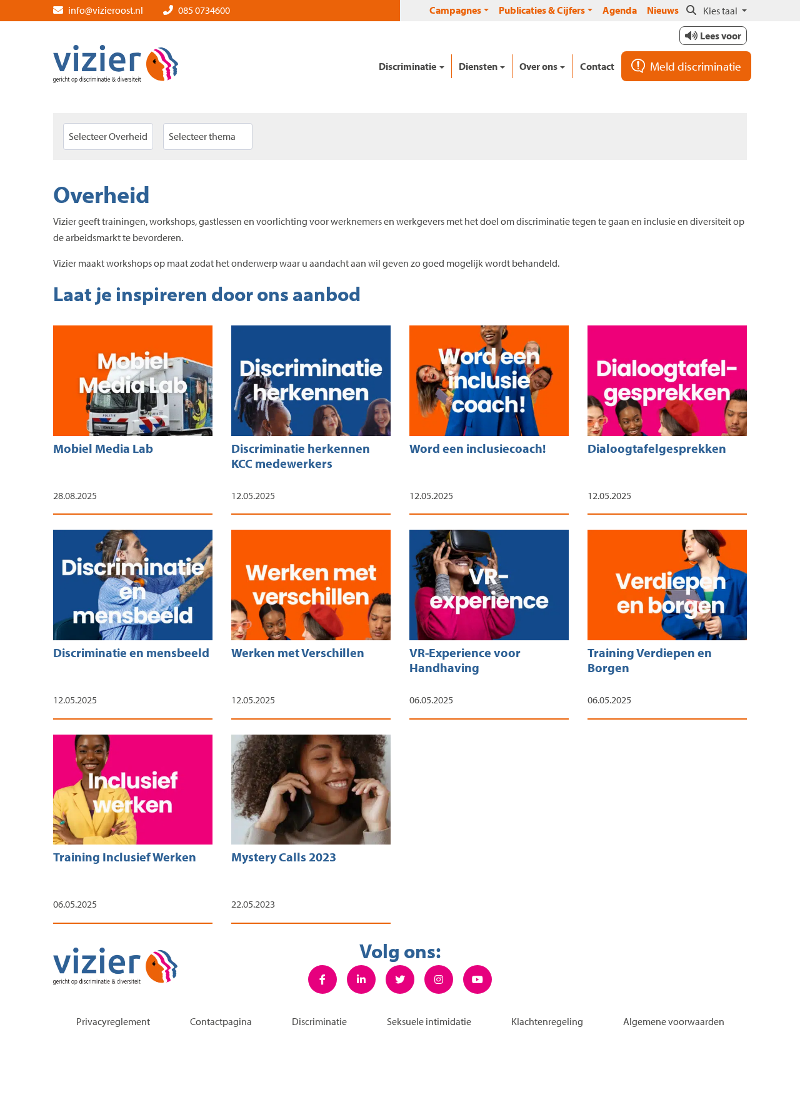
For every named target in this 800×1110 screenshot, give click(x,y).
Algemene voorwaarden (673, 1021)
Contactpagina (221, 1021)
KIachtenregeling (547, 1021)
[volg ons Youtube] (477, 979)
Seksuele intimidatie (429, 1021)
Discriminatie (319, 1021)
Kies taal (721, 10)
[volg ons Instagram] (438, 979)
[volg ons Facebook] (322, 979)
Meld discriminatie (695, 66)
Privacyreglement (113, 1021)
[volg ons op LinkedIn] (361, 979)
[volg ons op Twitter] (400, 979)
